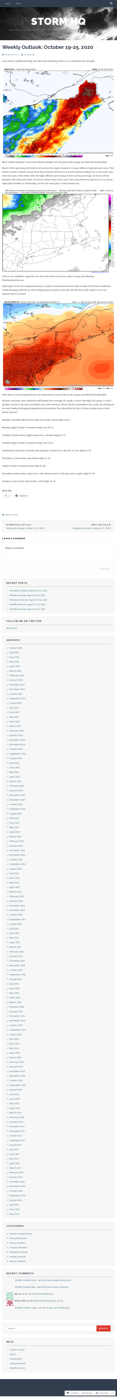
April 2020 (15, 997)
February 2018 (17, 1117)
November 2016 (17, 1186)
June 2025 (15, 712)
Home (7, 4)
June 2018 (15, 1098)
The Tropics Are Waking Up (55, 1307)
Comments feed (17, 1363)
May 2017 (14, 1158)
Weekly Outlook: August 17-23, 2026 (27, 604)
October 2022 (16, 859)
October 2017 (16, 1135)
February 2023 (17, 841)
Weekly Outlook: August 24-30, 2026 (27, 595)
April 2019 (15, 1052)
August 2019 (16, 1034)
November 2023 (17, 799)
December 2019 (17, 1016)
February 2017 (17, 1172)
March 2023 (15, 836)
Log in (13, 1354)
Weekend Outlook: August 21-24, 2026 (28, 599)
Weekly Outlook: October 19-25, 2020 (47, 47)
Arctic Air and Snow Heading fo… (38, 1293)
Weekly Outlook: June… (26, 1280)
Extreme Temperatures (21, 1233)
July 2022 (14, 873)
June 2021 (15, 933)
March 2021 (15, 947)
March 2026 (15, 671)
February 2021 (17, 951)
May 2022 (14, 882)
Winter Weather (18, 1261)
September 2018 (18, 1085)
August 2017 (16, 1145)
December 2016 (17, 1181)
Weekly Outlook (11, 515)
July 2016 (14, 1204)
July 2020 (14, 983)
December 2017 (17, 1126)
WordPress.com (17, 1368)
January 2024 (16, 790)
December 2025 (17, 684)
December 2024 (17, 740)
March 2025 (15, 726)
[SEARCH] (111, 3)
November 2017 (17, 1131)
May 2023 (14, 827)
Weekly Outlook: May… (26, 1287)
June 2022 (15, 878)
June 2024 (15, 767)
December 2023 (17, 795)
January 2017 (16, 1177)
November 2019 (17, 1020)
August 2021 (16, 924)
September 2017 (18, 1140)
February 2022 (17, 896)
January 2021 (16, 956)
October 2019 (16, 1025)
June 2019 (15, 1043)
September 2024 (18, 753)
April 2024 (15, 776)
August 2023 (16, 813)
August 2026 (16, 647)
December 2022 (17, 850)
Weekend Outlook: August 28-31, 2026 (28, 590)
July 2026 (14, 652)
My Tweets (11, 628)
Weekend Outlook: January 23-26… (47, 1300)
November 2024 (17, 744)
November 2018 (17, 1075)
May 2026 (14, 661)
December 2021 (17, 905)
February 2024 (17, 785)
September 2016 (18, 1195)
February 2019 (17, 1062)
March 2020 (15, 1002)
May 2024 (14, 772)
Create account (17, 1349)
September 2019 (18, 1029)
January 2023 (16, 845)
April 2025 (15, 721)
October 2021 (16, 914)
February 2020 (17, 1006)
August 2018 (16, 1089)
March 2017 (15, 1168)
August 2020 (16, 979)
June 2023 (15, 822)
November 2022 (17, 855)
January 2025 (16, 735)
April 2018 (15, 1108)
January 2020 (16, 1011)
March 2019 (15, 1057)
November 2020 (17, 965)
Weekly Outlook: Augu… (26, 1307)
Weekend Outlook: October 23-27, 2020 (92, 527)
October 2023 (16, 804)
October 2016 (16, 1191)
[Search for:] (51, 1328)
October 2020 (16, 970)
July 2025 (14, 707)
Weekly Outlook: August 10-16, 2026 (27, 609)
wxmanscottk (29, 55)
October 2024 (16, 749)
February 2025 (17, 730)
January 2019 (16, 1066)
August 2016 (16, 1200)
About (18, 4)
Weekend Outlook (18, 1252)
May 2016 (14, 1214)
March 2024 (15, 781)
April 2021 (15, 942)
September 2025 (18, 698)
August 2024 (16, 758)
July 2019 (14, 1039)
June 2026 (15, 657)
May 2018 (14, 1103)
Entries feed (16, 1358)
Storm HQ (58, 21)
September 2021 (18, 919)
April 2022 (15, 887)
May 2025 (14, 717)
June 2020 (15, 988)
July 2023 (14, 818)
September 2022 (18, 864)
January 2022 (16, 901)
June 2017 (15, 1154)
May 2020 (14, 993)
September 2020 (18, 974)
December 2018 (17, 1071)
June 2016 (15, 1209)
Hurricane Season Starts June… (56, 1280)
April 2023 (15, 831)
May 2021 (14, 937)
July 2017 (14, 1149)
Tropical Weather (18, 1247)
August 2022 (16, 868)
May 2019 (14, 1048)
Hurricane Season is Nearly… (55, 1287)
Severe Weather (18, 1243)
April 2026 (15, 666)
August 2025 (16, 703)
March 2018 (15, 1112)
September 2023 (18, 808)
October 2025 (16, 694)
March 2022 (15, 891)
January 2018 (16, 1121)
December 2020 (17, 960)
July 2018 (14, 1094)
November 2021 (17, 910)
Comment (104, 568)
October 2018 (16, 1080)
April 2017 (15, 1163)
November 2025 (17, 689)
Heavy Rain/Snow (18, 1238)
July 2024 (14, 763)
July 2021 (14, 928)
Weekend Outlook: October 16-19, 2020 (25, 527)
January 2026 (16, 680)
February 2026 (17, 675)
